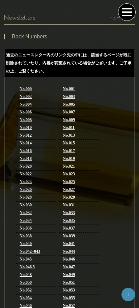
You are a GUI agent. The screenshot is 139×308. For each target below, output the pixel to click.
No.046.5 (27, 267)
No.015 (69, 143)
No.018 (26, 158)
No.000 (26, 89)
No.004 (26, 104)
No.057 (69, 305)
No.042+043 (30, 251)
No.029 (69, 197)
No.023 (69, 174)
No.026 (26, 189)
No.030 (26, 205)
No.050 (26, 282)
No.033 (69, 212)
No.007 (69, 112)
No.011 (69, 127)
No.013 (69, 135)
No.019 (69, 158)
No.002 (26, 96)
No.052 (26, 290)
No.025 (69, 181)
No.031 (69, 205)
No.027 (69, 189)
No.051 (69, 282)
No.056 (26, 305)
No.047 (69, 267)
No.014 (26, 143)
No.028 (26, 197)
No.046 (69, 259)
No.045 (26, 259)
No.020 (26, 166)
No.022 (26, 174)
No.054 (26, 298)
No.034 (26, 220)
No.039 (69, 236)
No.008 (26, 119)
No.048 (26, 274)
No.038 (26, 236)
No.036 (26, 228)
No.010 (26, 127)
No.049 (69, 274)
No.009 (69, 119)
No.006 (26, 112)
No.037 (69, 228)
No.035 (69, 220)
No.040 (26, 243)
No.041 (69, 243)
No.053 (69, 290)
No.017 (69, 150)
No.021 (69, 166)
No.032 (26, 212)
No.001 (69, 89)
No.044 (69, 251)
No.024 (26, 181)
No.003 (69, 96)
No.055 (69, 298)
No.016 (26, 150)
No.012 (26, 135)
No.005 (69, 104)
